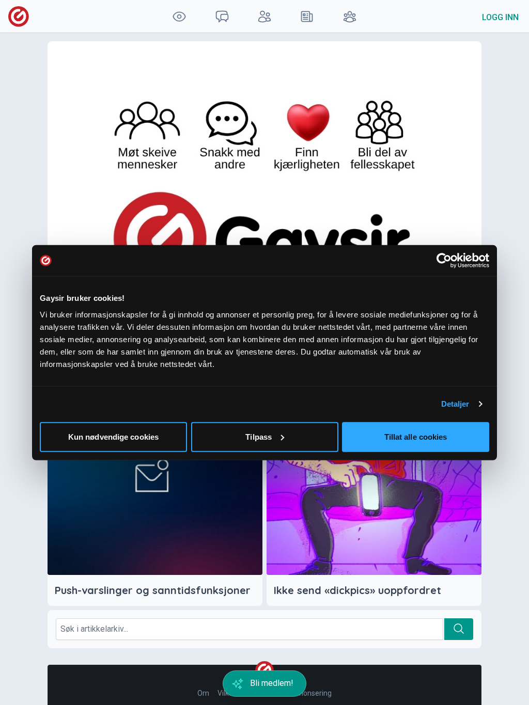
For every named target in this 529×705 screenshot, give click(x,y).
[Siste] (307, 16)
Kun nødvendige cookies (113, 436)
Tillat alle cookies (415, 436)
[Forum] (221, 16)
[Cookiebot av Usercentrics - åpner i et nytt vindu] (444, 260)
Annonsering (311, 693)
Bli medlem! (270, 683)
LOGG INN (500, 17)
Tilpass (258, 436)
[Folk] (264, 16)
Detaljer (455, 403)
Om (203, 693)
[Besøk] (179, 16)
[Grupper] (350, 16)
